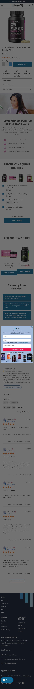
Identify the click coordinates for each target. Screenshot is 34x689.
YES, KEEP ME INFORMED (17, 349)
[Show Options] (30, 345)
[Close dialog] (32, 327)
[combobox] (16, 345)
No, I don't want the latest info (17, 352)
